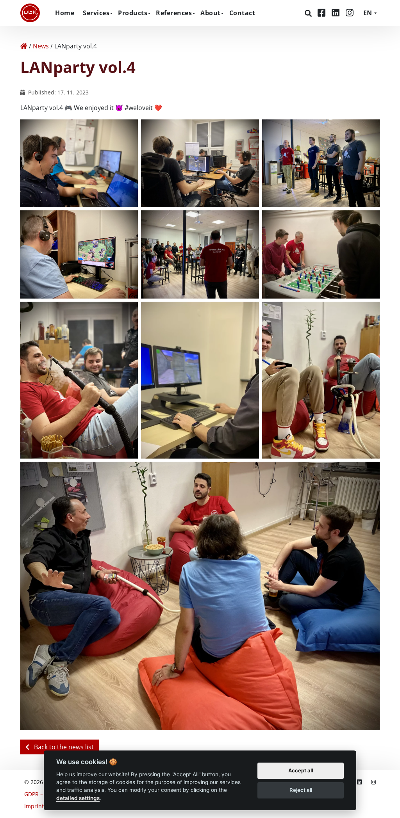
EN (367, 13)
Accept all (300, 770)
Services (96, 13)
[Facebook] (323, 13)
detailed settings (78, 798)
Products (132, 13)
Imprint (34, 806)
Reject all (300, 790)
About (210, 13)
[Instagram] (350, 13)
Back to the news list (63, 747)
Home (64, 13)
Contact (242, 13)
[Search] (309, 13)
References (174, 13)
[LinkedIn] (337, 13)
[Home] (23, 46)
